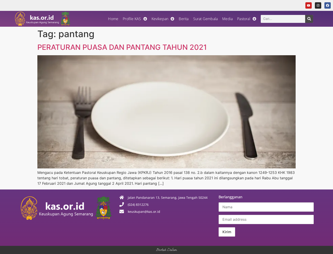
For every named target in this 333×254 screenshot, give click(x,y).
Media (227, 18)
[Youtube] (308, 5)
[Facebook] (327, 5)
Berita (183, 18)
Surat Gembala (205, 18)
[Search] (309, 19)
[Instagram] (318, 5)
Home (113, 18)
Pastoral (243, 18)
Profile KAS (132, 18)
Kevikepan (160, 18)
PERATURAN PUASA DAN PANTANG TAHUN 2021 (122, 47)
